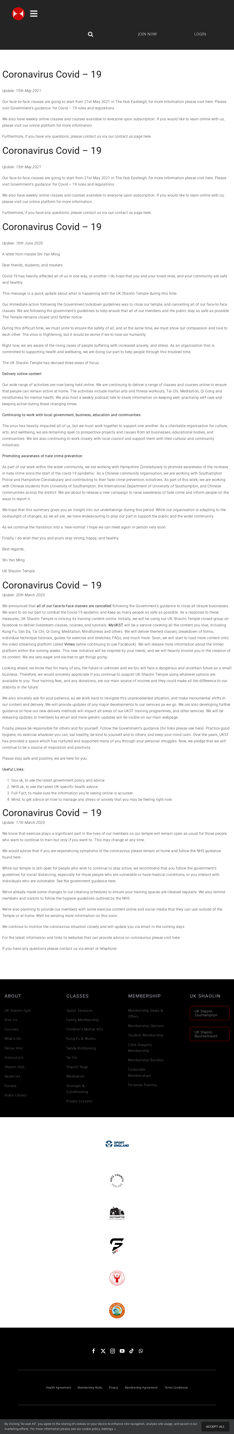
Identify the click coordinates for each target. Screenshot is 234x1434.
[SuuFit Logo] (117, 1238)
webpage (170, 717)
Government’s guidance (31, 108)
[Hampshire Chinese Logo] (117, 1271)
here (147, 136)
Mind (15, 799)
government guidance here (93, 881)
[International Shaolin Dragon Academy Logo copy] (117, 1303)
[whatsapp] (141, 1351)
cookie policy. (91, 1429)
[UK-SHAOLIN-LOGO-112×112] (18, 8)
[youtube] (122, 1351)
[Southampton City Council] (117, 1206)
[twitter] (103, 1351)
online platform (42, 125)
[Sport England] (117, 1132)
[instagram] (112, 1351)
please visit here (166, 937)
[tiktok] (131, 1351)
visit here (205, 102)
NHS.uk (17, 787)
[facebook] (93, 1351)
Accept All (215, 1426)
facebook (10, 625)
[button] (64, 34)
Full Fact (19, 793)
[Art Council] (117, 1173)
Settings (107, 1429)
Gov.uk (17, 780)
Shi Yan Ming (48, 254)
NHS (126, 898)
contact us (92, 136)
